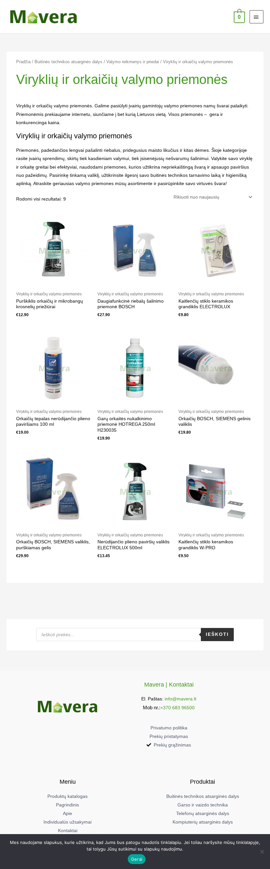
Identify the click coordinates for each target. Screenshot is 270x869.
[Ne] (261, 851)
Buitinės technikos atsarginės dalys (68, 62)
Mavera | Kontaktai (169, 684)
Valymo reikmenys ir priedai (132, 62)
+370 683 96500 (177, 707)
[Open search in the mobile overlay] (135, 634)
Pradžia (23, 62)
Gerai (136, 859)
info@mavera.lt (180, 698)
